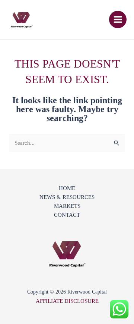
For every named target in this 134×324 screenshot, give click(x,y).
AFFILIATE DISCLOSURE (67, 301)
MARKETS (67, 206)
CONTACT (67, 215)
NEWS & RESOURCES (67, 197)
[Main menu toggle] (118, 20)
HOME (67, 188)
